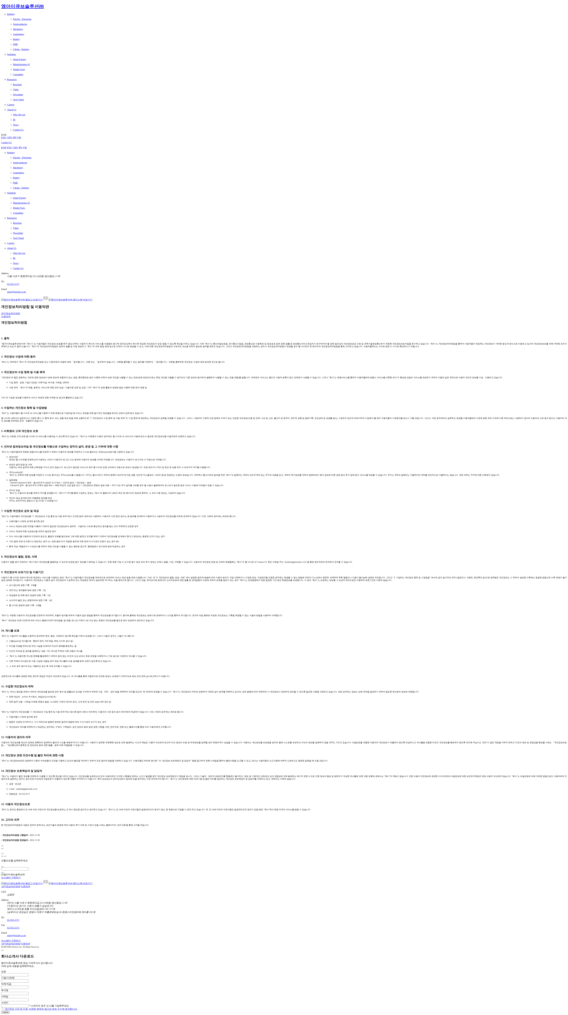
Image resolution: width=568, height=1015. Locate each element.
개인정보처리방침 (10, 313)
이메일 (4, 996)
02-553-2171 (13, 284)
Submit (5, 1012)
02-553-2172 (13, 928)
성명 (3, 971)
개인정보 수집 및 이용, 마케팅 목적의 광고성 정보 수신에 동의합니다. (41, 1009)
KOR (3, 147)
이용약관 (6, 316)
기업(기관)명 (7, 978)
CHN (9, 137)
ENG (3, 137)
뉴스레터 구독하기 (11, 877)
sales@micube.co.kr (16, 292)
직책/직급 (6, 984)
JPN (15, 137)
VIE (19, 137)
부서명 (4, 990)
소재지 (4, 1002)
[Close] (2, 845)
